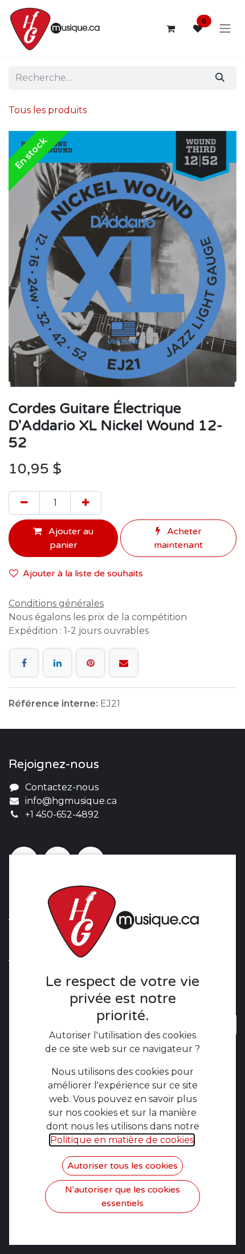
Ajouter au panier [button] (69, 538)
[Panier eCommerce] (170, 28)
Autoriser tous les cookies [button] (122, 1166)
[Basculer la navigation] (225, 28)
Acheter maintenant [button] (178, 538)
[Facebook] (24, 662)
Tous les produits (48, 110)
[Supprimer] (24, 503)
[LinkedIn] (57, 662)
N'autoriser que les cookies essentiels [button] (122, 1196)
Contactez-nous (62, 787)
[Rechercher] (219, 78)
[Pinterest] (90, 662)
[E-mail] (123, 662)
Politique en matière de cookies (122, 1140)
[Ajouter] (85, 503)
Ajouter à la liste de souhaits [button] (83, 573)
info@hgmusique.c (68, 800)
